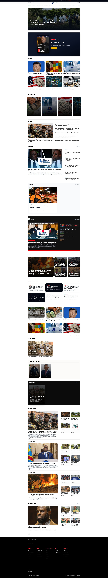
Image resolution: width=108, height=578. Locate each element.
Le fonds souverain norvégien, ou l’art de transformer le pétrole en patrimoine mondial (72, 166)
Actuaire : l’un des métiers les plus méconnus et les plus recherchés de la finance (72, 152)
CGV (65, 575)
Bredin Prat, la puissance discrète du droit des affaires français (72, 179)
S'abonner (78, 2)
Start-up (56, 5)
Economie (33, 5)
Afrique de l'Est (39, 552)
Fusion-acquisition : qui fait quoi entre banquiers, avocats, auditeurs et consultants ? (72, 159)
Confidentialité (69, 575)
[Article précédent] (29, 19)
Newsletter (56, 550)
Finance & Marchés (40, 5)
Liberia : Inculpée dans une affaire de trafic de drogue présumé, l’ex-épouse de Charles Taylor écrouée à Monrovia (67, 136)
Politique (45, 5)
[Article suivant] (79, 19)
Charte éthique (66, 556)
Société (60, 5)
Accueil (29, 5)
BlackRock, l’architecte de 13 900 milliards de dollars (71, 173)
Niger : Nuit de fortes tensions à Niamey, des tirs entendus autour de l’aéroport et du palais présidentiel (67, 125)
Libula (47, 552)
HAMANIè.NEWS (32, 540)
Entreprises (51, 5)
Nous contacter (66, 552)
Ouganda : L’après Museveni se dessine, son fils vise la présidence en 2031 (67, 141)
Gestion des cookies (73, 575)
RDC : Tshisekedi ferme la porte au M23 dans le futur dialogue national (67, 132)
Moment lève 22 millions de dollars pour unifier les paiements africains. (42, 206)
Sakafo (47, 550)
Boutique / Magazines (58, 552)
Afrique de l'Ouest (39, 550)
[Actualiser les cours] (79, 0)
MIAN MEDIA (31, 544)
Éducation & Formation (67, 5)
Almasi (47, 554)
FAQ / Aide (65, 550)
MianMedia (47, 556)
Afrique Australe (39, 556)
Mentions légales (66, 554)
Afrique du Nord (39, 554)
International (74, 5)
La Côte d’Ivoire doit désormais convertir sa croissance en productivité (40, 356)
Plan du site (78, 575)
